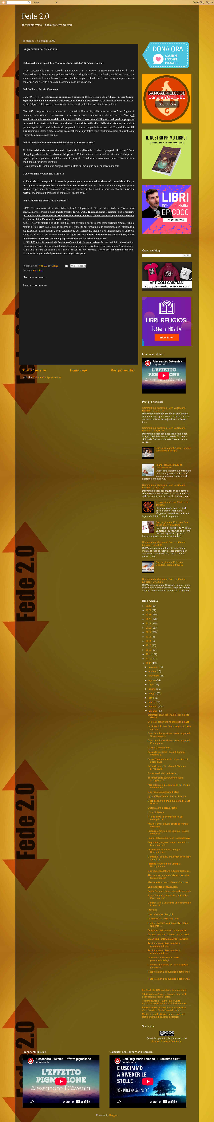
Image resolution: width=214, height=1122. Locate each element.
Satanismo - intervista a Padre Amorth (168, 939)
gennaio (153, 711)
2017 (149, 632)
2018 (149, 628)
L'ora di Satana (156, 812)
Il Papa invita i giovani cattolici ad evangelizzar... (165, 818)
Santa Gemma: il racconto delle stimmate (169, 891)
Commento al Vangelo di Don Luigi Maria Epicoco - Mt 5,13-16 (163, 486)
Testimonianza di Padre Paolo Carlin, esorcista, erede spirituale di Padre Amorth (164, 1002)
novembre (154, 667)
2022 (149, 610)
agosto (152, 680)
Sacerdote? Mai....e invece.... (163, 773)
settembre (154, 675)
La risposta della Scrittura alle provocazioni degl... (163, 959)
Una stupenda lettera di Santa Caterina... (169, 871)
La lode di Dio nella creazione (163, 918)
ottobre (152, 671)
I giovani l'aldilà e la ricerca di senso (167, 796)
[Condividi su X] (78, 266)
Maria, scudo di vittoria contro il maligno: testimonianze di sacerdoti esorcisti (163, 1015)
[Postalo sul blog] (75, 266)
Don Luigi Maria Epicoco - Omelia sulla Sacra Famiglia (173, 449)
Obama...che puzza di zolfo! (162, 808)
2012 (149, 650)
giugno (152, 689)
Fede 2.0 (35, 15)
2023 (149, 606)
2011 (148, 654)
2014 (149, 641)
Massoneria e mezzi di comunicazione (168, 882)
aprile (151, 698)
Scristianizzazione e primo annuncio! (167, 930)
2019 (149, 623)
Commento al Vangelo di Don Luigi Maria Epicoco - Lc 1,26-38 (163, 429)
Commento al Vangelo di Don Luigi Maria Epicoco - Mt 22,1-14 (163, 409)
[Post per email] (66, 266)
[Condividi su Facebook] (81, 266)
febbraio (153, 706)
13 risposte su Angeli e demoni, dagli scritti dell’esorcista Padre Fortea (164, 995)
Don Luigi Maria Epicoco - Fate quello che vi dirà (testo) (172, 523)
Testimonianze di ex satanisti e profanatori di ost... (164, 944)
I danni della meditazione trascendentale (169, 466)
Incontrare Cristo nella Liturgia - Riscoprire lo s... (164, 850)
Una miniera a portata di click (163, 792)
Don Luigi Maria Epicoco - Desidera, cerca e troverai (169, 563)
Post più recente (34, 370)
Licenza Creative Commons (166, 1041)
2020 (149, 619)
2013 (149, 645)
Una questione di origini (160, 914)
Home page (78, 370)
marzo (152, 702)
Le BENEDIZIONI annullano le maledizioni (164, 990)
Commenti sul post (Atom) (47, 377)
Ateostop (152, 910)
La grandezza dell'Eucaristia (163, 887)
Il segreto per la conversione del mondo (169, 979)
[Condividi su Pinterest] (84, 266)
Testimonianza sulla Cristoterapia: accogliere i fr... (166, 779)
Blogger (113, 1115)
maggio (152, 693)
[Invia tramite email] (72, 266)
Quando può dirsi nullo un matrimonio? (168, 934)
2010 (149, 658)
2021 (149, 614)
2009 (149, 663)
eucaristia (38, 270)
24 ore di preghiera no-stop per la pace (168, 722)
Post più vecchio (123, 370)
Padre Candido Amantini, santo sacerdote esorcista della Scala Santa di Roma (164, 1008)
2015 (149, 636)
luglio (151, 684)
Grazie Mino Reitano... (160, 747)
